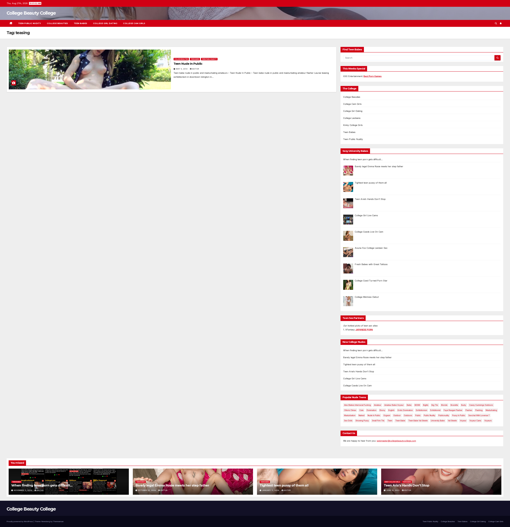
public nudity (429, 415)
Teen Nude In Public (188, 63)
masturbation (349, 415)
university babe (438, 420)
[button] (496, 23)
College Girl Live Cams (354, 378)
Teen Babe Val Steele (418, 420)
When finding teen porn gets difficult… (363, 350)
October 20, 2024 (147, 490)
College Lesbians (351, 118)
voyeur (463, 420)
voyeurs (488, 420)
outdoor (397, 415)
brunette (454, 405)
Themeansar (58, 521)
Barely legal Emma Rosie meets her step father (367, 357)
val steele (452, 420)
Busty (463, 405)
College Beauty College (31, 13)
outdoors (408, 415)
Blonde (444, 405)
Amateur (377, 405)
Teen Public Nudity (29, 23)
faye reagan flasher (453, 410)
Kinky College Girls (353, 125)
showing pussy (362, 420)
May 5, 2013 (182, 69)
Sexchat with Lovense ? (479, 415)
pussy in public (458, 415)
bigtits (425, 405)
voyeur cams (475, 420)
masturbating (491, 410)
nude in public (374, 415)
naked (361, 415)
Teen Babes (80, 23)
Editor (195, 69)
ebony (382, 410)
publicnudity (443, 415)
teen (390, 420)
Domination (371, 410)
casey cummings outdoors (481, 405)
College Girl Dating (105, 23)
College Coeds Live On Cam (357, 385)
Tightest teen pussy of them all (359, 364)
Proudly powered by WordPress (20, 521)
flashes (469, 410)
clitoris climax (350, 410)
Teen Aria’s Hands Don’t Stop (358, 371)
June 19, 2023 (393, 490)
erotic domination (405, 410)
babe (409, 405)
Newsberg (45, 521)
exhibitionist (435, 410)
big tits (435, 405)
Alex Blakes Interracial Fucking (357, 405)
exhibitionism (421, 410)
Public (418, 415)
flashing (479, 410)
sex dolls (348, 420)
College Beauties (57, 23)
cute (361, 410)
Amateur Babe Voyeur (394, 405)
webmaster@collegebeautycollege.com (396, 440)
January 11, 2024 (271, 490)
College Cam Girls (134, 23)
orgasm (386, 415)
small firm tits (378, 420)
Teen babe (400, 420)
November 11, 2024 (23, 490)
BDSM (417, 405)
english (391, 410)
